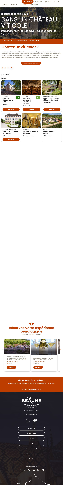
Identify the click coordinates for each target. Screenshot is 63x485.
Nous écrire (31, 414)
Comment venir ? (31, 449)
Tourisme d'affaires (31, 444)
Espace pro (31, 428)
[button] (5, 4)
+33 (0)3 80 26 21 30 (31, 410)
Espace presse (31, 433)
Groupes (31, 438)
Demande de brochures (31, 459)
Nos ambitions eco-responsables (31, 454)
